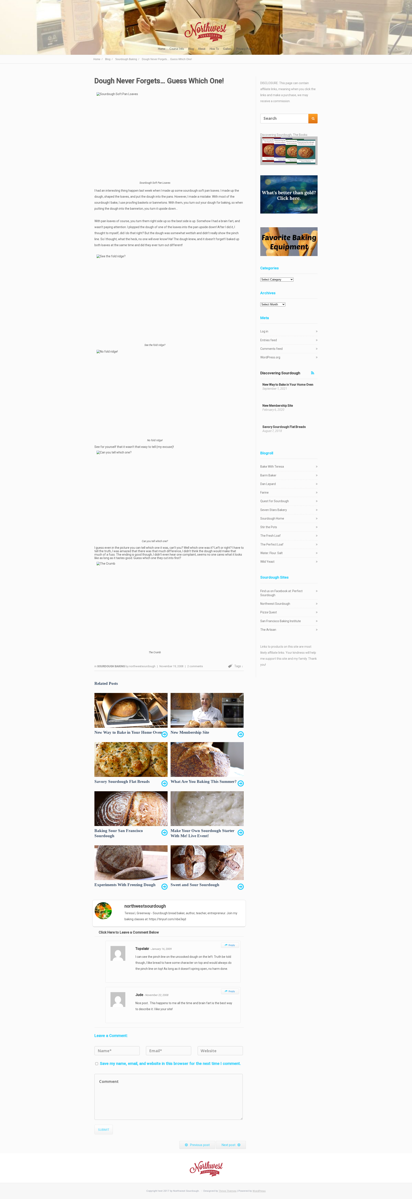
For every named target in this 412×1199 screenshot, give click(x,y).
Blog (191, 48)
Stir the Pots (268, 527)
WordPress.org (270, 357)
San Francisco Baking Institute (280, 621)
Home (161, 48)
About (201, 48)
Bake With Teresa (272, 466)
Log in (264, 331)
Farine (264, 492)
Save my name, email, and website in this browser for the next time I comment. (170, 1063)
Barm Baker (268, 475)
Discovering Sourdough (280, 373)
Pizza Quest (268, 612)
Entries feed (268, 340)
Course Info (177, 48)
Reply (230, 945)
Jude (139, 995)
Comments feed (271, 348)
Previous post (200, 1145)
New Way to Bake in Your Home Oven (287, 384)
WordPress (259, 1190)
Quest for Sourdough (274, 501)
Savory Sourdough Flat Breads (284, 427)
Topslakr (142, 949)
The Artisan (268, 629)
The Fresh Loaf (270, 535)
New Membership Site (277, 405)
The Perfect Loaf (271, 544)
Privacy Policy (245, 48)
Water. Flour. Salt (271, 553)
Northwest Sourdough (275, 603)
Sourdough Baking (111, 666)
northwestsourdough (142, 666)
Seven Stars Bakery (273, 510)
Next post (228, 1145)
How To (214, 48)
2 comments (195, 666)
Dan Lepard (268, 484)
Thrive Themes (227, 1190)
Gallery (227, 48)
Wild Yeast (267, 561)
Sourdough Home (272, 518)
